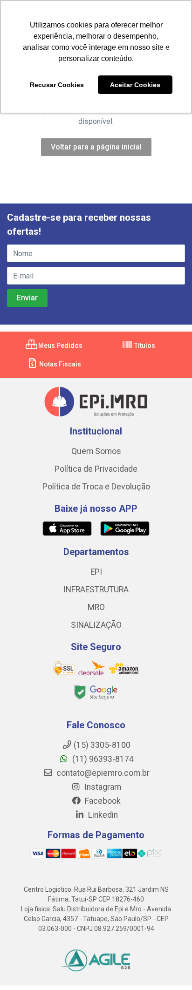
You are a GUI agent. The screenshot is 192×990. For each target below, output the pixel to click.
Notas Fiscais (59, 364)
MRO (96, 607)
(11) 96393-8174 (102, 759)
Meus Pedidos (59, 345)
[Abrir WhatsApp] (169, 966)
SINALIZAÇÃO (96, 625)
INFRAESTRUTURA (96, 589)
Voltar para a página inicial (96, 146)
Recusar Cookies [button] (57, 84)
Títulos (144, 345)
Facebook (102, 801)
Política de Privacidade (96, 469)
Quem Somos (96, 451)
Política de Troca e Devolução (96, 486)
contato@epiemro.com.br (102, 773)
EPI (96, 571)
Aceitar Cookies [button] (135, 84)
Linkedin (102, 815)
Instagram (101, 787)
